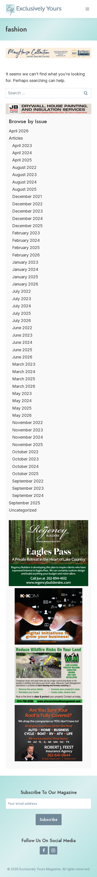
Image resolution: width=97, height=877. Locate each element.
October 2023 (25, 459)
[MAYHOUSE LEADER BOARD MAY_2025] (48, 53)
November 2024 (27, 437)
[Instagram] (53, 850)
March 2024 (23, 371)
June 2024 (22, 342)
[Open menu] (87, 8)
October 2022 (25, 451)
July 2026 (21, 320)
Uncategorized (23, 510)
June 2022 (22, 327)
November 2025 (27, 444)
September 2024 (28, 495)
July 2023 (21, 298)
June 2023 (22, 335)
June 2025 (22, 349)
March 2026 (23, 386)
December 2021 (27, 196)
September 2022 (28, 481)
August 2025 (24, 189)
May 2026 (22, 415)
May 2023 (22, 393)
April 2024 (22, 152)
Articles (16, 138)
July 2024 (21, 306)
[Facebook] (44, 850)
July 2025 (21, 313)
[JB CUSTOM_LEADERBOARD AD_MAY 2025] (48, 109)
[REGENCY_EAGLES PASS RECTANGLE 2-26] (48, 584)
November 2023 (27, 430)
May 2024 (22, 400)
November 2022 (27, 422)
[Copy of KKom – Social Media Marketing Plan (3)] (48, 643)
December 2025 (27, 225)
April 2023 (22, 145)
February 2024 (26, 240)
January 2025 (25, 276)
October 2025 (25, 473)
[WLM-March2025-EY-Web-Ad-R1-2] (48, 701)
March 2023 (23, 364)
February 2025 (26, 247)
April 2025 (22, 160)
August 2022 (24, 167)
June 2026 (22, 357)
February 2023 (26, 233)
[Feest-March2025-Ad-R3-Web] (48, 759)
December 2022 (27, 204)
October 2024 (25, 466)
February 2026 (26, 255)
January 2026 (25, 284)
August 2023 (24, 174)
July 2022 (21, 291)
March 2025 (23, 378)
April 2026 (18, 131)
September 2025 (24, 503)
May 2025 (22, 408)
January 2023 (25, 262)
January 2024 (25, 269)
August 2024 (24, 182)
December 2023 (27, 211)
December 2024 (27, 218)
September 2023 (28, 488)
